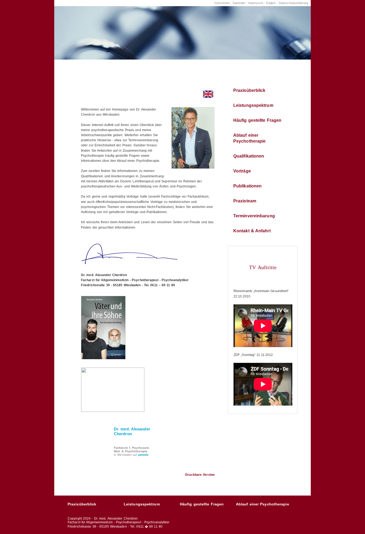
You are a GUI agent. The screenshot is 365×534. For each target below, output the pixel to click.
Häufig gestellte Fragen (257, 120)
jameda (143, 454)
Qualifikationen (248, 156)
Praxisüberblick (249, 90)
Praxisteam (244, 201)
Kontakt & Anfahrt (252, 231)
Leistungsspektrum (253, 105)
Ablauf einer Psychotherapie (249, 138)
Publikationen (247, 186)
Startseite (238, 3)
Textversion (222, 3)
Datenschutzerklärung (293, 3)
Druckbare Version (200, 475)
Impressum (255, 3)
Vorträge (242, 171)
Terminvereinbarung (254, 216)
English (271, 3)
